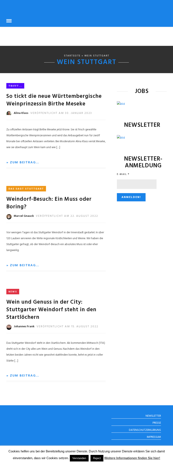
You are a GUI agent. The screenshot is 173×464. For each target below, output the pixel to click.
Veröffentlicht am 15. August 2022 (67, 326)
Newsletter (153, 416)
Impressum (154, 437)
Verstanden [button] (79, 458)
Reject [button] (97, 458)
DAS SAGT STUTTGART (26, 189)
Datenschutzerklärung (145, 430)
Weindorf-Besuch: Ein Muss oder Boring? (49, 203)
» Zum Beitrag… (22, 162)
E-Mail (123, 174)
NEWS (12, 292)
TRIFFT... (15, 86)
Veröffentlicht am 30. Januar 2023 (61, 113)
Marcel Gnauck (24, 216)
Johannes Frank (24, 326)
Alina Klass (21, 113)
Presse (157, 423)
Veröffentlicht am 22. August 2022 (67, 216)
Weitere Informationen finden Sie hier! (132, 458)
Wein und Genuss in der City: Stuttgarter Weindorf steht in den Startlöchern (51, 310)
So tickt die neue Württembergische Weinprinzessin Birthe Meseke (54, 100)
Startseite (72, 56)
